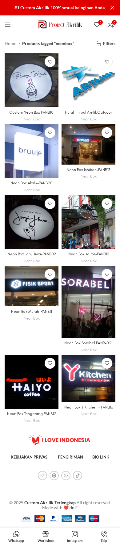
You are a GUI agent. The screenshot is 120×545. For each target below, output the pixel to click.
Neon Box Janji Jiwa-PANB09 (32, 254)
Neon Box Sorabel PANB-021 (88, 343)
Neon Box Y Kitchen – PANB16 (88, 407)
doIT (74, 507)
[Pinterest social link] (54, 475)
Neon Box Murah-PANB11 (31, 311)
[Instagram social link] (42, 475)
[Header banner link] (51, 7)
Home (11, 43)
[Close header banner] (112, 7)
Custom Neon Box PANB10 (32, 112)
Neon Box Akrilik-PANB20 (31, 183)
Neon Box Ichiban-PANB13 (88, 169)
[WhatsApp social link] (65, 475)
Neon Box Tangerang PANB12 (31, 413)
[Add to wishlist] (50, 61)
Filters (109, 43)
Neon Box (32, 119)
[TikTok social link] (77, 475)
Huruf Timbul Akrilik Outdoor (88, 112)
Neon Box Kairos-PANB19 (88, 254)
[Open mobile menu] (8, 25)
